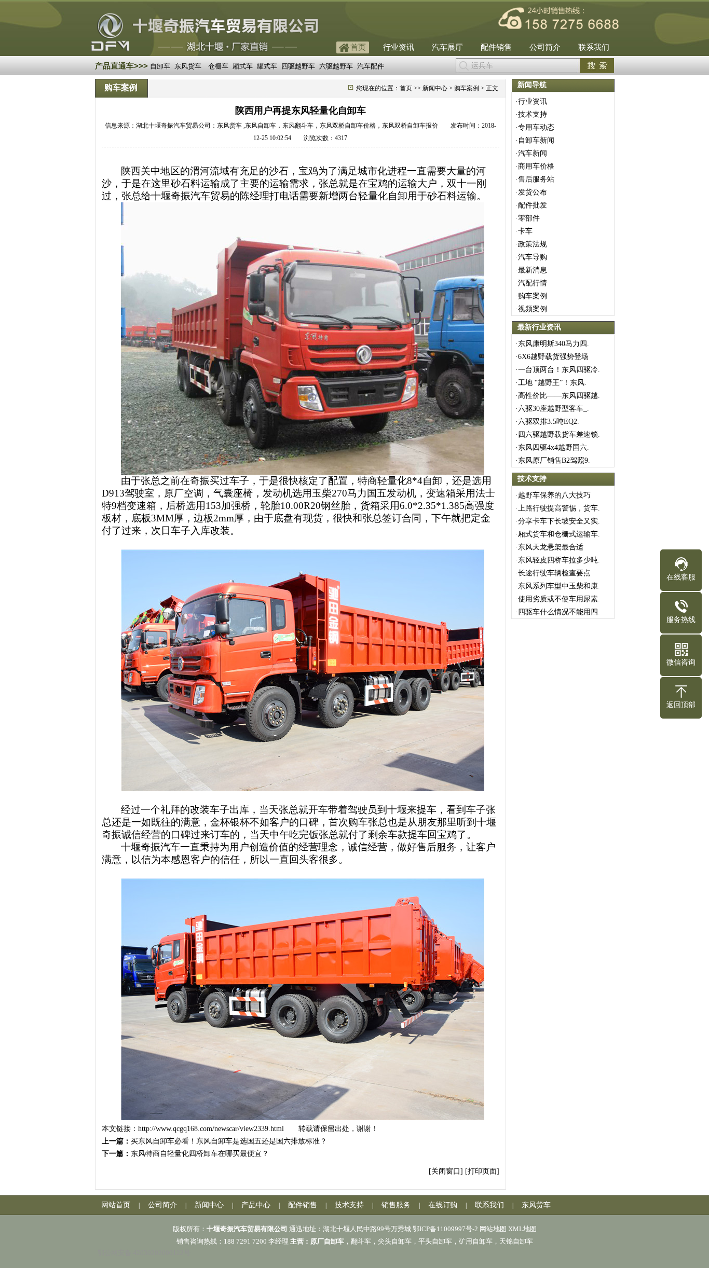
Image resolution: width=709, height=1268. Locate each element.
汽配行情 (532, 283)
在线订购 (442, 1205)
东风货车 (187, 66)
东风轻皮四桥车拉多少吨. (559, 560)
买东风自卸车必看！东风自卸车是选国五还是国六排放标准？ (229, 1141)
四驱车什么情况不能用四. (559, 612)
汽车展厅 (447, 47)
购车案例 (532, 296)
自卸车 (160, 66)
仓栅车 (218, 66)
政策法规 (532, 244)
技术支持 (532, 114)
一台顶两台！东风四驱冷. (559, 370)
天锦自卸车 (516, 1241)
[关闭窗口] (446, 1171)
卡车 (525, 231)
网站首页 (115, 1205)
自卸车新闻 (536, 140)
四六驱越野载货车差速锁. (559, 434)
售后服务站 (536, 179)
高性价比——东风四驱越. (559, 395)
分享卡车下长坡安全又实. (559, 521)
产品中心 (255, 1205)
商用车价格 (536, 166)
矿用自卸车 (476, 1241)
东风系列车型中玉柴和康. (559, 586)
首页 (358, 47)
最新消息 (532, 270)
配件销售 (496, 47)
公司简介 (545, 47)
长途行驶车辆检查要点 (554, 573)
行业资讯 (398, 47)
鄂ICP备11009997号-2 (445, 1229)
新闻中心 (434, 88)
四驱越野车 (298, 66)
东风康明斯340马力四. (553, 344)
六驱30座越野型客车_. (553, 408)
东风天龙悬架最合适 (558, 547)
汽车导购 (532, 257)
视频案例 (532, 309)
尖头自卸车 (395, 1241)
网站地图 (493, 1229)
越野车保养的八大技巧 (554, 495)
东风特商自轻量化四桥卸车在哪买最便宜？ (200, 1153)
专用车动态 (536, 127)
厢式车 (243, 66)
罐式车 (267, 66)
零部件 (529, 218)
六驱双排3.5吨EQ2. (548, 421)
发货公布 (532, 192)
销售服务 (396, 1205)
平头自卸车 (435, 1241)
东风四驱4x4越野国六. (553, 447)
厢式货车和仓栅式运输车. (559, 534)
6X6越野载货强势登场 (553, 357)
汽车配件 (370, 66)
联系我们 (593, 47)
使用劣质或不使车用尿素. (559, 599)
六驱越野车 (336, 66)
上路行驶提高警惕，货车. (559, 508)
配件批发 (532, 205)
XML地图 (522, 1229)
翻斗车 (361, 1241)
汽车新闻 (532, 153)
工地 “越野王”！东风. (552, 383)
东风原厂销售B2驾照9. (554, 460)
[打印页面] (482, 1171)
